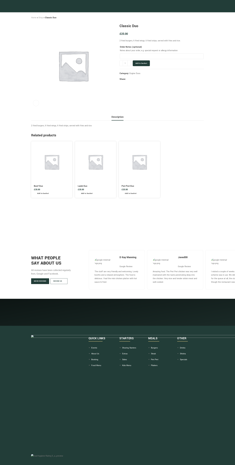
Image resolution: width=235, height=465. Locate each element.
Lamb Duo (82, 186)
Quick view (68, 193)
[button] (41, 193)
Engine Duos (134, 73)
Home (33, 17)
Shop (40, 17)
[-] (121, 63)
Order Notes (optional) (131, 47)
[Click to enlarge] (36, 103)
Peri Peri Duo (128, 186)
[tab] (117, 117)
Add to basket (141, 63)
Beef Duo (38, 186)
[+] (129, 63)
